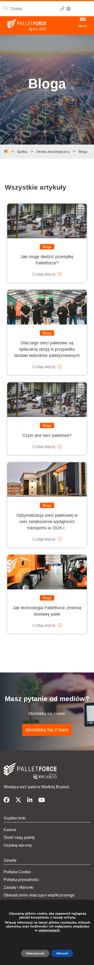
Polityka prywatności (21, 880)
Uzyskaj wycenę (18, 845)
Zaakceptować (35, 953)
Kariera (10, 830)
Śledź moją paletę (19, 837)
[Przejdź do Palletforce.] (6, 151)
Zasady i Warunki (19, 887)
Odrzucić (62, 953)
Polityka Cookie (17, 872)
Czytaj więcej (44, 274)
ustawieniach (49, 930)
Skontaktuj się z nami (46, 729)
